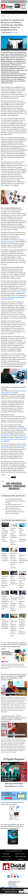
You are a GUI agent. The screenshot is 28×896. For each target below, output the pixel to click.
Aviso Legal (6, 853)
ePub (21, 786)
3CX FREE (23, 428)
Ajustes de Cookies (6, 856)
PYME (8, 483)
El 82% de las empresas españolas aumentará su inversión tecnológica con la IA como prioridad (13, 561)
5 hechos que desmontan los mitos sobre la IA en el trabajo (12, 803)
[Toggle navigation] (3, 12)
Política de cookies (20, 853)
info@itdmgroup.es (13, 886)
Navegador (21, 435)
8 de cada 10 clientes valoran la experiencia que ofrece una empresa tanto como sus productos (14, 506)
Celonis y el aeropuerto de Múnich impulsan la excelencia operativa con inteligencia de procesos (22, 627)
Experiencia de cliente (16, 483)
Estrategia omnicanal (14, 488)
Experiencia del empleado (19, 486)
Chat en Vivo (21, 291)
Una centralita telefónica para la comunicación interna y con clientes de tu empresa (15, 501)
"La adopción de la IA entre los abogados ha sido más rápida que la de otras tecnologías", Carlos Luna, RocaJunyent (13, 719)
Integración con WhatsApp (16, 297)
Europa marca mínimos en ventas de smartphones (13, 580)
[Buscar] (3, 2)
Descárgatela (23, 8)
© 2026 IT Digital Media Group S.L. (14, 851)
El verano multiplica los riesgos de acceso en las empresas (5, 557)
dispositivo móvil (6, 435)
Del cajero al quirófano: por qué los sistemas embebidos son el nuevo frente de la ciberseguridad (12, 826)
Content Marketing (7, 486)
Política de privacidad (20, 856)
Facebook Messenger (7, 299)
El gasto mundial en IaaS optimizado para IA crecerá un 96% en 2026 (22, 601)
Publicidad (21, 859)
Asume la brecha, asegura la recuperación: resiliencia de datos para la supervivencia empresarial (14, 645)
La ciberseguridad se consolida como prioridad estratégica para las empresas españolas (14, 603)
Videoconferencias (11, 439)
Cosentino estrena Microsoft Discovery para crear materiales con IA (4, 582)
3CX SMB (3, 446)
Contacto (6, 859)
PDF (16, 786)
